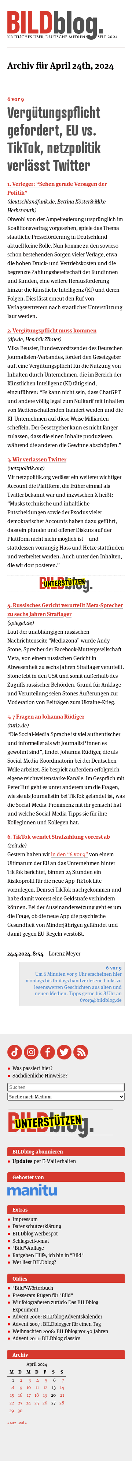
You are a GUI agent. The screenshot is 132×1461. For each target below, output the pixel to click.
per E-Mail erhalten (44, 1161)
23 (20, 1403)
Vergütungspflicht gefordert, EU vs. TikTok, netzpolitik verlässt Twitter (53, 138)
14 (62, 1387)
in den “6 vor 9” (69, 854)
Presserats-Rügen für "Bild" (42, 1295)
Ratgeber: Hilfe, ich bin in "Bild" (48, 1255)
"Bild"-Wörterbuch (32, 1288)
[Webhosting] (32, 1194)
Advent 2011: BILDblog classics (46, 1338)
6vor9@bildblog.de (101, 1000)
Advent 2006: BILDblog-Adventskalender (57, 1316)
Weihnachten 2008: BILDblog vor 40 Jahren (60, 1331)
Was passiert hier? (32, 1068)
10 (28, 1387)
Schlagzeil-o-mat (30, 1241)
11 (37, 1387)
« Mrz (11, 1423)
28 (61, 1403)
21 (62, 1395)
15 (12, 1395)
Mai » (22, 1423)
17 (29, 1395)
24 (28, 1403)
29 (11, 1410)
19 (45, 1395)
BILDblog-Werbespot (35, 1233)
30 (20, 1410)
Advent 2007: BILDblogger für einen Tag (56, 1324)
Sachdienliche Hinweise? (39, 1075)
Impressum (25, 1219)
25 (36, 1403)
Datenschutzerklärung (36, 1226)
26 (45, 1403)
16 (20, 1395)
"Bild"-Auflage (28, 1248)
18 (36, 1395)
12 (45, 1387)
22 (12, 1403)
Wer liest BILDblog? (34, 1262)
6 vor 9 (15, 99)
